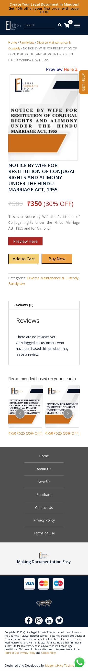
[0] (66, 25)
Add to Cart (24, 258)
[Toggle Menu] (77, 25)
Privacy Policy (44, 520)
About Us (44, 468)
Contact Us (44, 507)
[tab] (44, 305)
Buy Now (57, 258)
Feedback (44, 494)
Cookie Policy (48, 652)
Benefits (44, 481)
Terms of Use (44, 533)
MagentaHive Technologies (64, 665)
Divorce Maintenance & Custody (52, 278)
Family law (27, 42)
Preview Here (25, 241)
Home (12, 42)
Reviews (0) (23, 305)
